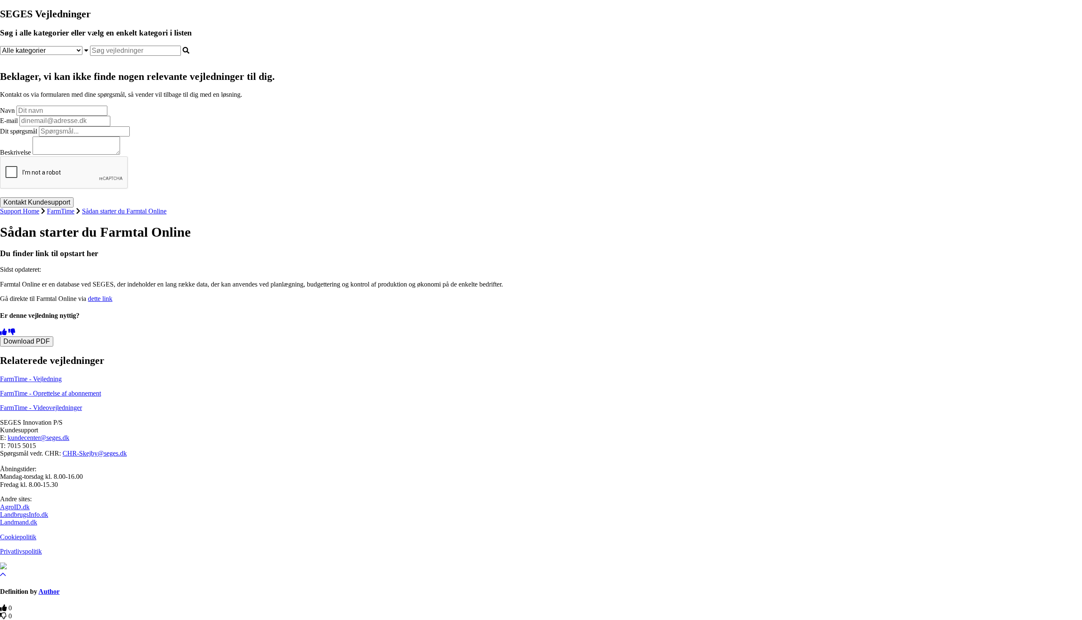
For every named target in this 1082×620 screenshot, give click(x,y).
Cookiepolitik (18, 537)
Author (49, 591)
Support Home (19, 211)
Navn (7, 110)
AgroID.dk (15, 507)
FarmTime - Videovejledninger (41, 407)
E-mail (9, 120)
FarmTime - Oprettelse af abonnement (50, 393)
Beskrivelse (15, 152)
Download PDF (26, 341)
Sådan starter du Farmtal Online (124, 211)
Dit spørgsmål (18, 131)
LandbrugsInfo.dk (24, 514)
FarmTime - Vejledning (31, 378)
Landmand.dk (18, 522)
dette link (100, 298)
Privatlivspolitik (21, 551)
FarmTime (60, 211)
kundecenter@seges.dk (38, 437)
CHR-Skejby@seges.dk (95, 453)
